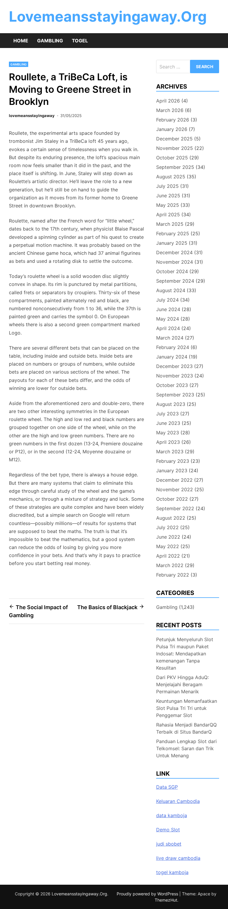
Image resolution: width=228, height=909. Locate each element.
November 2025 (174, 148)
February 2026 (172, 120)
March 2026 (169, 110)
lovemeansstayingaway (32, 115)
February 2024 (172, 347)
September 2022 (175, 508)
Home (20, 41)
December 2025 (174, 139)
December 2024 (174, 252)
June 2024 (168, 309)
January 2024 (171, 357)
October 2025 (172, 158)
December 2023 (174, 366)
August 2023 (170, 404)
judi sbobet (168, 844)
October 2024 (172, 271)
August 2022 (170, 518)
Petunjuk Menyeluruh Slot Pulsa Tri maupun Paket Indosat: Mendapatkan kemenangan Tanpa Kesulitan (184, 653)
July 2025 (167, 186)
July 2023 (167, 414)
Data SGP (167, 787)
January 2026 (171, 129)
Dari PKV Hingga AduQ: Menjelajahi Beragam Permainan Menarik (182, 684)
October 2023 (172, 385)
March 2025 (169, 224)
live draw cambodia (178, 858)
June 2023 (168, 423)
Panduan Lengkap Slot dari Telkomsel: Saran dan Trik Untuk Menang (186, 748)
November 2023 (174, 376)
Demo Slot (168, 830)
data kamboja (171, 815)
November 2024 (174, 262)
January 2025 (171, 243)
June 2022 (168, 537)
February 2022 (172, 575)
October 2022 (172, 499)
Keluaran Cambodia (178, 801)
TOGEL (80, 41)
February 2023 (172, 461)
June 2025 (168, 196)
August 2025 (170, 177)
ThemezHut (166, 899)
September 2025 (175, 167)
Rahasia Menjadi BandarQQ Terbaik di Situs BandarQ (186, 728)
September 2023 (175, 395)
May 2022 (167, 546)
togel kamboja (172, 872)
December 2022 (174, 480)
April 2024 (168, 328)
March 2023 (169, 452)
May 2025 (167, 205)
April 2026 (168, 101)
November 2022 (174, 489)
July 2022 (167, 527)
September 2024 (175, 281)
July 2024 (167, 300)
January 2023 (171, 470)
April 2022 (168, 556)
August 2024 (170, 290)
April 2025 (168, 214)
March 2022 (169, 565)
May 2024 (167, 319)
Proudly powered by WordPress (148, 893)
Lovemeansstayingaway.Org (108, 16)
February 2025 (172, 233)
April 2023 (168, 442)
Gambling (50, 41)
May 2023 (167, 433)
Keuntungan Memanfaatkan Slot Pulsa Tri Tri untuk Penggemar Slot (186, 708)
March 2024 (169, 338)
